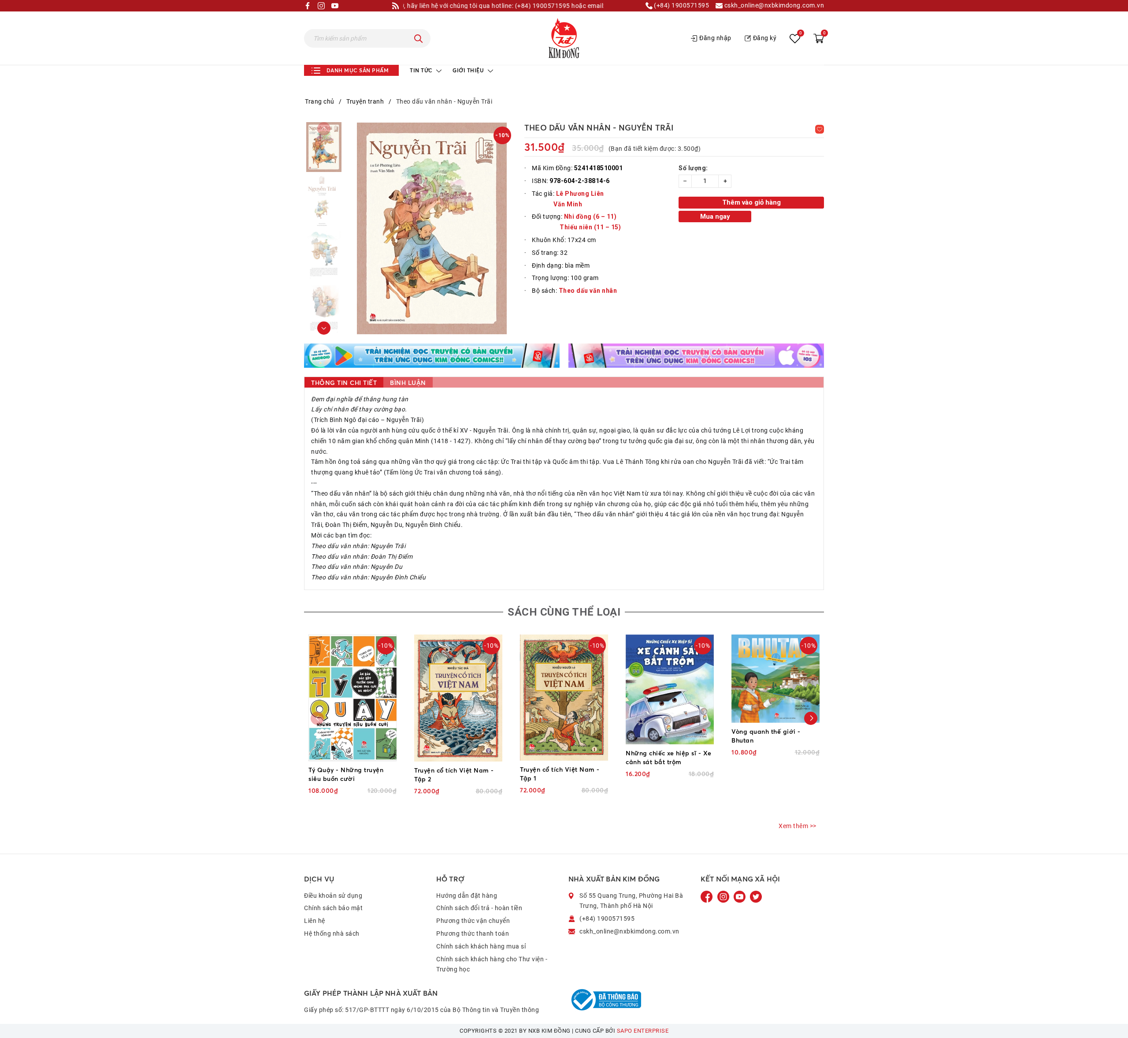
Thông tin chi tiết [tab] (344, 382)
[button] (323, 328)
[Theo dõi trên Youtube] (740, 896)
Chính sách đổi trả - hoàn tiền (479, 907)
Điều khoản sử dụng (333, 895)
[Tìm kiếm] (418, 38)
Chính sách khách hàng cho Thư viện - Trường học (491, 964)
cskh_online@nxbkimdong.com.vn (773, 5)
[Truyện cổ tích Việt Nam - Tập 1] (564, 698)
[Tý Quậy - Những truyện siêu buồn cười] (352, 698)
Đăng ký (765, 37)
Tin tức (422, 70)
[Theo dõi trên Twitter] (756, 896)
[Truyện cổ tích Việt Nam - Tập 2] (458, 698)
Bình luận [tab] (408, 382)
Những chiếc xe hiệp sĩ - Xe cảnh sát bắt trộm (669, 757)
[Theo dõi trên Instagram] (724, 896)
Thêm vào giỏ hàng (751, 202)
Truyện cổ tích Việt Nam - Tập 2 (454, 774)
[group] (432, 228)
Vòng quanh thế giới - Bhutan (766, 736)
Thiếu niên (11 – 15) (590, 227)
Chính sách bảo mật (333, 907)
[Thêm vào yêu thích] (819, 129)
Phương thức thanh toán (472, 933)
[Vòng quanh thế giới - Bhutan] (775, 679)
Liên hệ (314, 920)
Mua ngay (715, 216)
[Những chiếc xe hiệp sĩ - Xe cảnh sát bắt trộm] (670, 689)
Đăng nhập (715, 37)
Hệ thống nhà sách (332, 933)
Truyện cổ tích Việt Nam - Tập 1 (560, 773)
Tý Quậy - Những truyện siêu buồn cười (345, 774)
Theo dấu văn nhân (588, 290)
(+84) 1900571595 (681, 5)
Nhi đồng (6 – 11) (590, 216)
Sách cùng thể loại (564, 612)
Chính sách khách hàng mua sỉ (481, 946)
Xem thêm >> (797, 825)
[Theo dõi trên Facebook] (708, 896)
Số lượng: (693, 168)
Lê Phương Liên (580, 193)
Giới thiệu (469, 70)
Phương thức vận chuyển (473, 920)
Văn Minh (567, 204)
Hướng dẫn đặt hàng (466, 895)
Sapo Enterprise (643, 1030)
